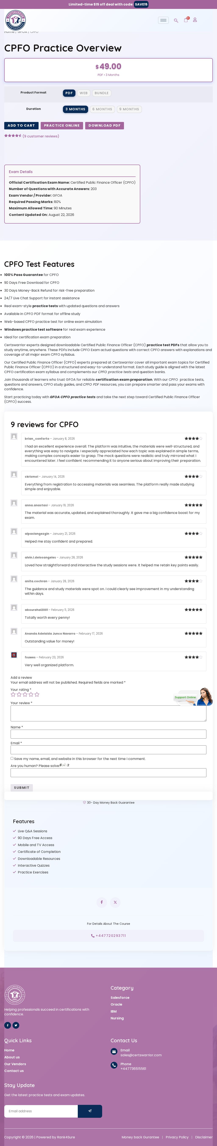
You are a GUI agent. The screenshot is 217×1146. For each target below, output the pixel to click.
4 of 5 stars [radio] (30, 694)
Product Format (33, 92)
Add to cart (21, 125)
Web (84, 93)
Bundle (102, 93)
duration (33, 108)
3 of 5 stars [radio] (25, 694)
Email (16, 743)
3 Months (75, 109)
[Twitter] (16, 1025)
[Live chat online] (193, 697)
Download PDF (105, 125)
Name (17, 727)
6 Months (102, 109)
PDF (69, 93)
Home (9, 31)
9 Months (129, 109)
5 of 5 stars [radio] (36, 694)
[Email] (114, 1051)
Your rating (21, 689)
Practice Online (62, 125)
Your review (21, 703)
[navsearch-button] (176, 20)
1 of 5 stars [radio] (13, 694)
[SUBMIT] (90, 1111)
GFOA (22, 31)
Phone (126, 1064)
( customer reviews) (40, 136)
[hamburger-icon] (163, 20)
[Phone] (114, 1065)
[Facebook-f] (7, 1025)
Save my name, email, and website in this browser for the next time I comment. (80, 759)
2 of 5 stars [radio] (19, 694)
